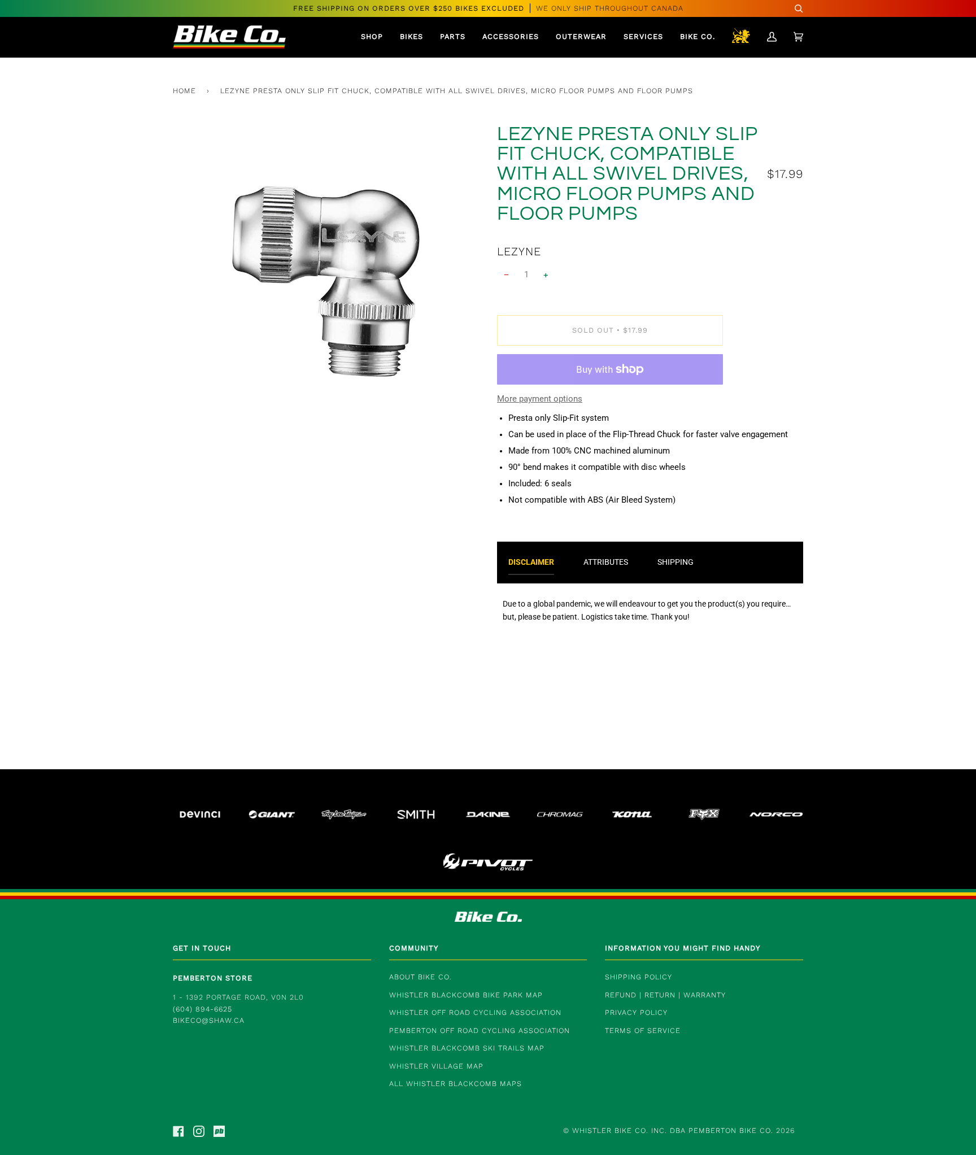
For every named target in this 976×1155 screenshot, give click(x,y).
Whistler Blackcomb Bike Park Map (466, 995)
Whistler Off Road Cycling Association (475, 1012)
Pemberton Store (212, 978)
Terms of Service (643, 1030)
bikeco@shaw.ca (209, 1020)
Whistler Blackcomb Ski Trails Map (466, 1048)
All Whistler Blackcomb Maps (455, 1083)
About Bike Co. (420, 977)
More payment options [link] (539, 399)
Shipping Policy (638, 977)
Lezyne (519, 251)
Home (184, 90)
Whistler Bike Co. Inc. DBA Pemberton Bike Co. (672, 1130)
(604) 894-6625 (202, 1009)
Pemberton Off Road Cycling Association (479, 1030)
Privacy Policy (636, 1012)
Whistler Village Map (436, 1066)
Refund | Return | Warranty (665, 995)
